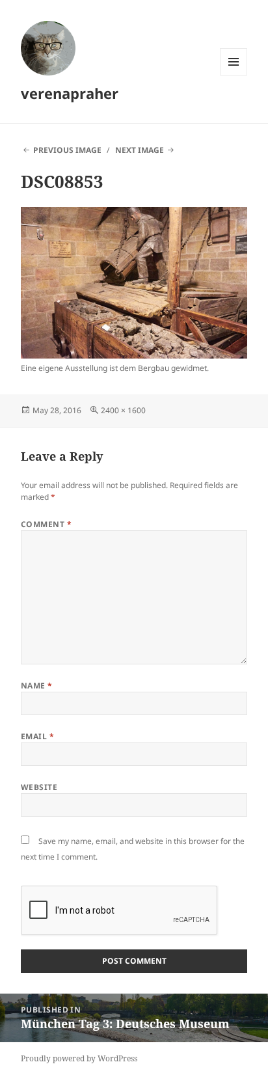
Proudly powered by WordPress (79, 1058)
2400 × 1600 (123, 410)
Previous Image (67, 150)
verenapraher (69, 93)
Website (39, 787)
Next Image (139, 150)
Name (37, 685)
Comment (46, 524)
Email (37, 736)
